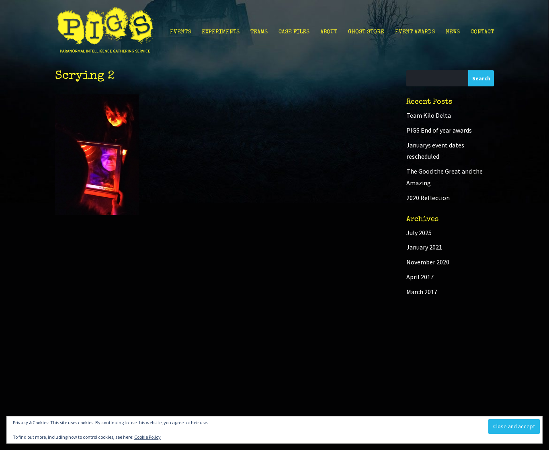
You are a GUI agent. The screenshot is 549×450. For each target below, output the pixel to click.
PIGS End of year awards (439, 130)
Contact (482, 32)
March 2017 (421, 292)
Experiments (221, 32)
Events (180, 32)
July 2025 (419, 233)
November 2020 (427, 262)
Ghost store (366, 32)
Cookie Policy (147, 437)
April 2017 (420, 277)
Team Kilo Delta (428, 115)
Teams (259, 32)
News (453, 32)
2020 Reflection (428, 198)
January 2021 (424, 247)
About (328, 32)
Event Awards (415, 32)
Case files (294, 32)
